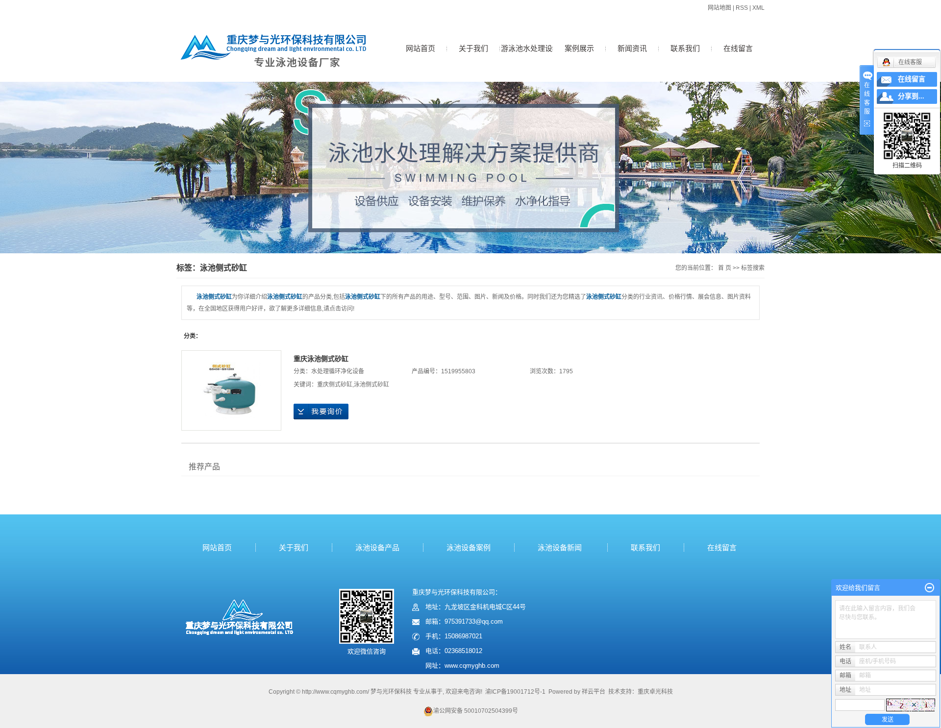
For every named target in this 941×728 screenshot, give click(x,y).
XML (758, 7)
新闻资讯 (632, 48)
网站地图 (719, 7)
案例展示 (579, 48)
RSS (742, 7)
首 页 (724, 268)
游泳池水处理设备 (526, 58)
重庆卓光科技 (655, 691)
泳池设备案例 (468, 547)
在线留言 (738, 48)
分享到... (911, 96)
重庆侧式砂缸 (334, 384)
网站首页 (420, 48)
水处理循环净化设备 (337, 371)
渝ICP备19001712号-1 (515, 691)
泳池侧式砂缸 (371, 384)
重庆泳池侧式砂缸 (321, 359)
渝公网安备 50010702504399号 (475, 710)
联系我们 (685, 48)
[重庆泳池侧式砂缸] (231, 390)
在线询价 (321, 411)
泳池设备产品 (377, 547)
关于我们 (473, 48)
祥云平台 (593, 691)
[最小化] (929, 588)
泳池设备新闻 (560, 547)
